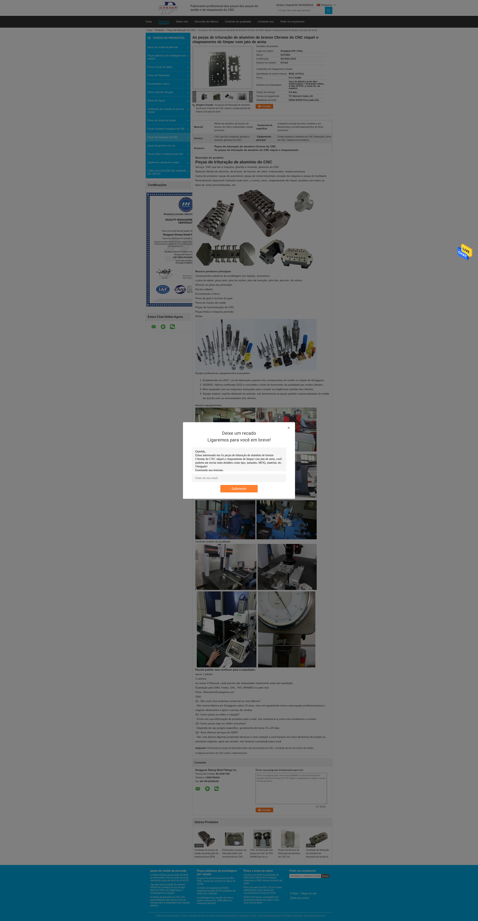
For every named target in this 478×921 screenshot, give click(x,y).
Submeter (239, 489)
